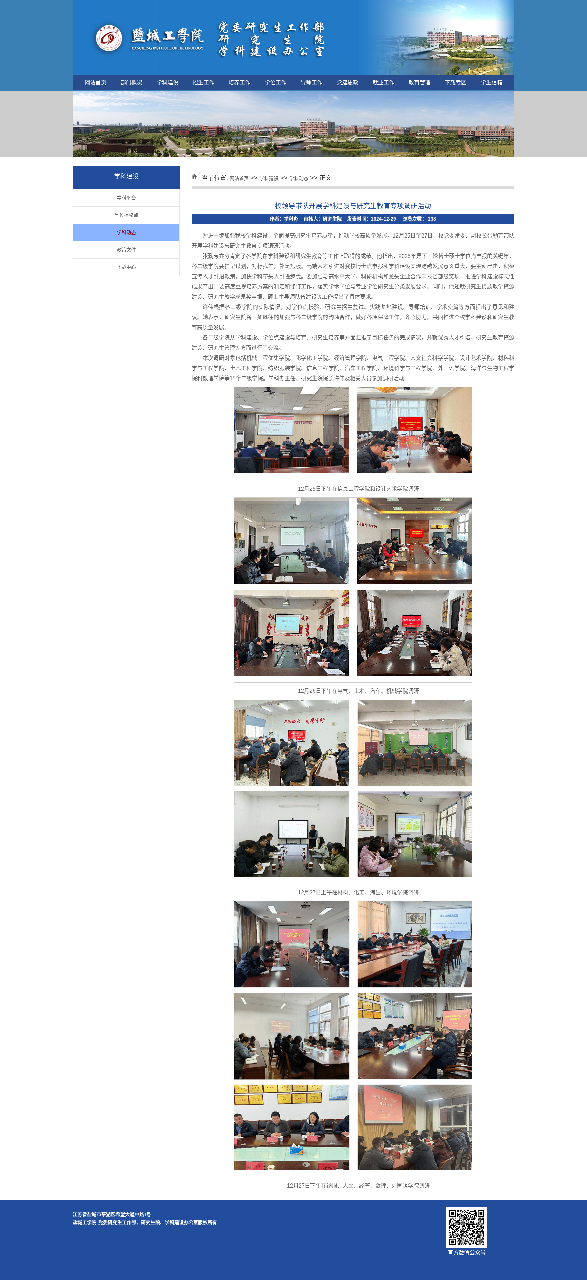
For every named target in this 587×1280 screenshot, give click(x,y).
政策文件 (126, 249)
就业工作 (383, 82)
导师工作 (311, 82)
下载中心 (126, 267)
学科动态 (126, 232)
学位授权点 (126, 215)
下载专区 (455, 82)
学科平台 (126, 197)
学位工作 (275, 82)
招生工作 (203, 82)
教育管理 (419, 82)
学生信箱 (491, 82)
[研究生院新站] (293, 38)
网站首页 (95, 82)
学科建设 (167, 82)
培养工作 (239, 82)
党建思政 (347, 82)
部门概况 (131, 82)
